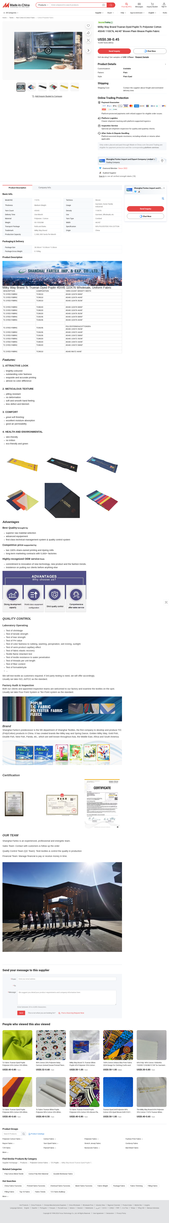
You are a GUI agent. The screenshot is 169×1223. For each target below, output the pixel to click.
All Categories (11, 13)
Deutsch (80, 1208)
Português (43, 1208)
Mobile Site (138, 1205)
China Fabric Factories (13, 1186)
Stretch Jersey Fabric (92, 1143)
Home (4, 18)
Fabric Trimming (136, 1186)
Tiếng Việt (141, 1208)
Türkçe (133, 1208)
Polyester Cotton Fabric (11, 1139)
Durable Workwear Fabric (63, 1174)
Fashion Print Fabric (133, 1139)
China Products (36, 1205)
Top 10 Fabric (24, 1192)
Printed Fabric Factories (36, 1186)
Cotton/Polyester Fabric (45, 18)
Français (52, 1208)
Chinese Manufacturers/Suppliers (55, 1205)
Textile (11, 18)
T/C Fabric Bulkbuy (58, 1192)
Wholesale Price (88, 1205)
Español (34, 1208)
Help (122, 13)
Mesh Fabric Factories (83, 1186)
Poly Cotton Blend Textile (13, 1174)
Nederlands (89, 1208)
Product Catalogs (37, 1134)
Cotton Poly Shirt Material (38, 1174)
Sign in (164, 6)
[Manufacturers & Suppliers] (15, 5)
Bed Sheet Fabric (132, 1148)
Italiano (72, 1208)
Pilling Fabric (9, 1192)
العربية (98, 1208)
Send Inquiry (114, 51)
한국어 (104, 1208)
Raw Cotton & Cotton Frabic (25, 18)
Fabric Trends (40, 1192)
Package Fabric (119, 1186)
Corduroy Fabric (132, 1143)
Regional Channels (114, 1205)
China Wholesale (74, 1205)
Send (21, 1013)
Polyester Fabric (90, 1139)
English (26, 1208)
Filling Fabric (152, 1186)
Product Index (127, 1205)
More (4, 1196)
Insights (147, 1205)
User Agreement (98, 1213)
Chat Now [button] (151, 51)
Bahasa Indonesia (153, 1208)
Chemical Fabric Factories (60, 1186)
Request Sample (142, 57)
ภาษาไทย (125, 1208)
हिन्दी (117, 1208)
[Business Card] (163, 198)
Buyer (110, 13)
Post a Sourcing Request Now (71, 1013)
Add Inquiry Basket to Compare (48, 96)
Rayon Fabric (7, 1143)
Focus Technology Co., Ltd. (68, 1213)
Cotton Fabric (49, 1139)
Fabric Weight (102, 1186)
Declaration (110, 1213)
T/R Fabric (6, 1148)
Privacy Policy (121, 1213)
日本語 (111, 1208)
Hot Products (23, 1205)
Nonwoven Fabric (91, 1148)
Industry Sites (100, 1205)
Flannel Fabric (49, 1148)
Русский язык (62, 1208)
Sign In (102, 176)
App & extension (136, 13)
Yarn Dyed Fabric (50, 1143)
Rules (165, 13)
